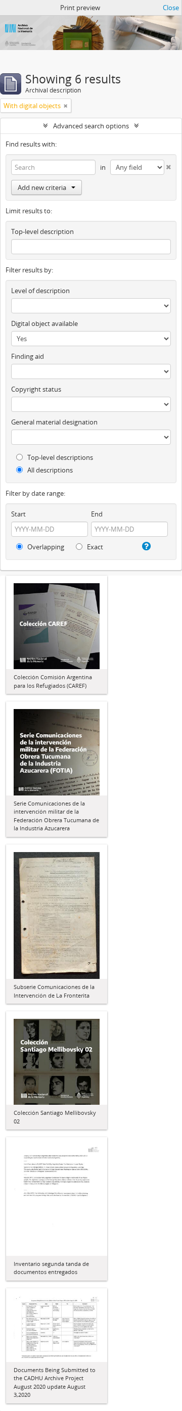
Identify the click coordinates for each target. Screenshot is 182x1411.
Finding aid (27, 356)
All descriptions (49, 470)
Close (171, 7)
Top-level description (42, 231)
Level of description (40, 290)
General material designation (54, 422)
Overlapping (45, 546)
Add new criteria (42, 187)
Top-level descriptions (59, 457)
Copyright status (36, 389)
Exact (94, 546)
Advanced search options (91, 125)
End (97, 514)
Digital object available (44, 323)
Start (18, 514)
